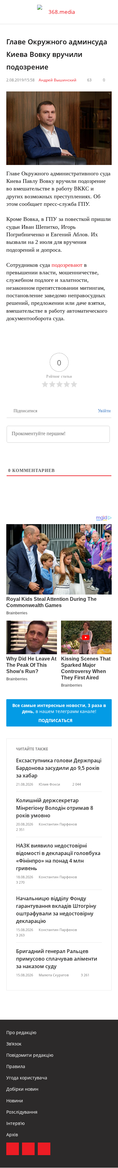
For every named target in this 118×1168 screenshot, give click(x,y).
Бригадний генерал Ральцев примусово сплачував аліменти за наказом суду (56, 959)
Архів (12, 1135)
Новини (14, 1101)
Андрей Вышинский (57, 80)
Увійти (104, 411)
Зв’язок (13, 1044)
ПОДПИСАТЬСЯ (55, 720)
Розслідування (21, 1112)
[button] (107, 12)
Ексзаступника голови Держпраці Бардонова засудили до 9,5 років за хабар (58, 768)
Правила (15, 1066)
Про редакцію (21, 1032)
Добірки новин (22, 1089)
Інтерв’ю (15, 1123)
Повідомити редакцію (29, 1055)
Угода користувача (26, 1078)
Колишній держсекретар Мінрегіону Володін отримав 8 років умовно (54, 808)
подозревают (67, 265)
